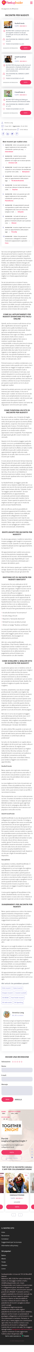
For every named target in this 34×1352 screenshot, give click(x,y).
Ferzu (6, 243)
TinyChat (15, 189)
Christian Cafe (12, 163)
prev (14, 1214)
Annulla (18, 1099)
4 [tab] (32, 1157)
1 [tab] (32, 1149)
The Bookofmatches (17, 180)
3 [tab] (32, 1154)
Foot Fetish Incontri (17, 998)
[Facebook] (3, 133)
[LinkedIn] (7, 133)
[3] (17, 1062)
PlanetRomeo (9, 201)
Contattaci (5, 1239)
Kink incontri (6, 988)
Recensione (5, 1236)
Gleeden (4, 1265)
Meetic (3, 1259)
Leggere (17, 1202)
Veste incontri (17, 988)
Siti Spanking (18, 1002)
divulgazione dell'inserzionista (22, 1329)
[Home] (12, 2)
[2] (15, 1062)
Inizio (3, 1232)
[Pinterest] (16, 133)
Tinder (3, 1262)
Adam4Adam (9, 151)
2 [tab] (32, 1151)
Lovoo (3, 1269)
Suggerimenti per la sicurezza (11, 1242)
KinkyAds (21, 212)
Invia (7, 1099)
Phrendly (14, 232)
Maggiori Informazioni (10, 48)
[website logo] (8, 24)
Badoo (3, 1255)
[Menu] (31, 3)
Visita (25, 48)
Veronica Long (18, 1012)
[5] (22, 1062)
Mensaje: (4, 1084)
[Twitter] (12, 133)
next (20, 1214)
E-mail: (3, 1075)
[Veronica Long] (6, 1014)
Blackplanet (26, 172)
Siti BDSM (5, 998)
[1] (13, 1062)
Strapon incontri (7, 993)
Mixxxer (14, 223)
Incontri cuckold (20, 993)
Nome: (3, 1066)
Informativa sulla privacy (9, 1246)
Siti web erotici (7, 1002)
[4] (19, 1062)
